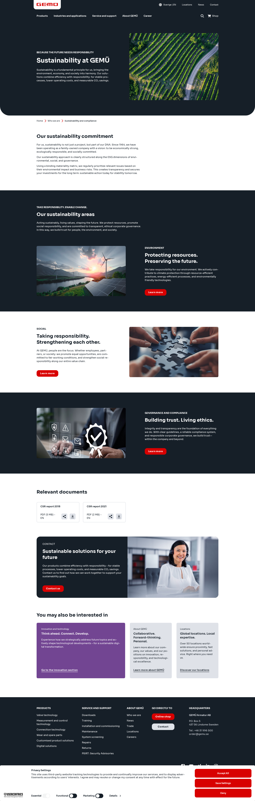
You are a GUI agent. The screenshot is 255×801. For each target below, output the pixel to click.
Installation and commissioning (101, 726)
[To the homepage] (47, 4)
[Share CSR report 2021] (111, 516)
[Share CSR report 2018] (64, 516)
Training (87, 720)
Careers (131, 737)
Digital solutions (47, 746)
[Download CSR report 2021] (119, 516)
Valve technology (47, 715)
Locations (133, 731)
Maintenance (89, 731)
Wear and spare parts (49, 735)
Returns (86, 748)
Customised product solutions (55, 740)
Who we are (54, 120)
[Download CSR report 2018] (73, 516)
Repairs (86, 742)
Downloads (89, 715)
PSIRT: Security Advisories (98, 753)
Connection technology (51, 729)
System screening (93, 737)
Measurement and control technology (52, 722)
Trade (130, 726)
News (130, 720)
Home (40, 120)
